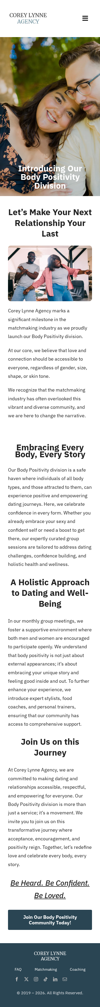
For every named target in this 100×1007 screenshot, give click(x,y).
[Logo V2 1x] (28, 10)
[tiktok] (45, 979)
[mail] (65, 979)
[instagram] (36, 979)
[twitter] (26, 979)
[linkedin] (55, 979)
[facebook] (17, 979)
